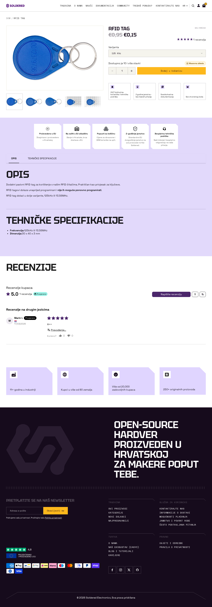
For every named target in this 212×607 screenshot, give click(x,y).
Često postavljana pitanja (178, 524)
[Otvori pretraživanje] (193, 6)
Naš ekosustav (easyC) (123, 547)
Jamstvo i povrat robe (175, 520)
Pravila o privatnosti (175, 547)
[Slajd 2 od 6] (34, 102)
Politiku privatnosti (53, 518)
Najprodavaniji (118, 520)
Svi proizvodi (117, 508)
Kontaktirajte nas (172, 508)
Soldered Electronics (98, 597)
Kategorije (115, 512)
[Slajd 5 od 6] (92, 102)
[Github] (137, 570)
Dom (8, 18)
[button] (185, 39)
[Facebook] (112, 570)
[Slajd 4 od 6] (73, 102)
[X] (129, 570)
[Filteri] (195, 294)
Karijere (114, 555)
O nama (112, 543)
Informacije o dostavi (175, 512)
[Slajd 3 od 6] (53, 102)
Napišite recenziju (171, 294)
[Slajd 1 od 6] (14, 102)
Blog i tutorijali (120, 551)
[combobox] (157, 53)
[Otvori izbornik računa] (198, 5)
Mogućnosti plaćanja (173, 516)
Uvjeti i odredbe (171, 543)
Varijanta (113, 47)
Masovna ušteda (196, 63)
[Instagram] (120, 570)
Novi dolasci (117, 516)
